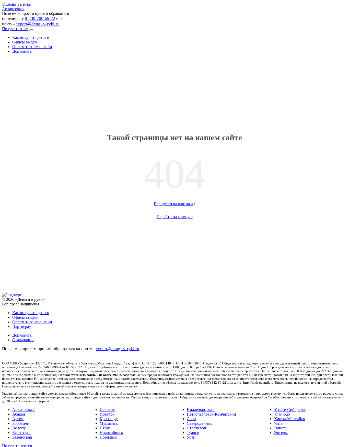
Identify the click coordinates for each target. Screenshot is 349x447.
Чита (278, 423)
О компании (23, 340)
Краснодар (109, 419)
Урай (191, 437)
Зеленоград (22, 437)
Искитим (107, 409)
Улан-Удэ (282, 414)
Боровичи (20, 423)
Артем (18, 419)
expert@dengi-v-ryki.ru (38, 23)
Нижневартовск (201, 409)
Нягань (106, 428)
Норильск (108, 437)
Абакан (18, 414)
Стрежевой (196, 428)
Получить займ (15, 29)
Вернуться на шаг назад (174, 204)
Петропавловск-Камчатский (211, 414)
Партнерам (21, 326)
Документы (22, 51)
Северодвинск (199, 423)
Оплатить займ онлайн (32, 46)
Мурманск (109, 423)
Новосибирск (111, 432)
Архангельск (23, 409)
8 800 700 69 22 (40, 18)
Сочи (191, 419)
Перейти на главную (175, 216)
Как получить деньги (30, 37)
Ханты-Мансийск (289, 419)
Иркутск (107, 414)
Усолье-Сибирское (290, 409)
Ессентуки (21, 432)
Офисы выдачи (25, 42)
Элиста (280, 428)
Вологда (19, 428)
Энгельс (281, 432)
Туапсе (193, 432)
